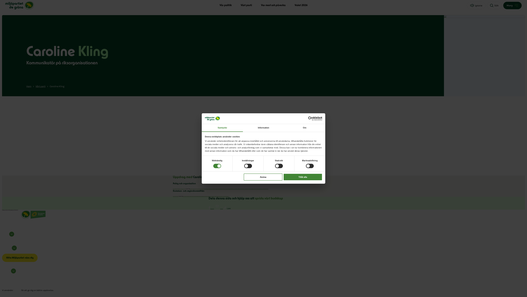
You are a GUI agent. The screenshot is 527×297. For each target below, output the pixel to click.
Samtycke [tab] (222, 128)
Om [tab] (304, 128)
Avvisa (263, 177)
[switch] (248, 166)
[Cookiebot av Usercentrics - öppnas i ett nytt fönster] (310, 118)
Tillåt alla (302, 177)
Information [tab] (263, 128)
